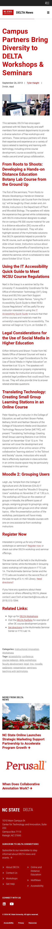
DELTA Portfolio (24, 620)
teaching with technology (15, 671)
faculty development (12, 664)
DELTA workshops (27, 660)
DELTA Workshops (29, 616)
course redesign (10, 660)
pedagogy (7, 667)
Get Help (10, 884)
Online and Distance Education (36, 871)
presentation (19, 667)
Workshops (8, 652)
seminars (31, 667)
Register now (34, 545)
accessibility (15, 656)
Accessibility (37, 885)
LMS (32, 664)
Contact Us (11, 872)
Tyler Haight (33, 82)
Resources (33, 923)
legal (26, 664)
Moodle (38, 664)
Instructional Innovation (27, 649)
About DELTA (12, 867)
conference (27, 656)
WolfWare (36, 880)
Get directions (15, 627)
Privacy (21, 923)
